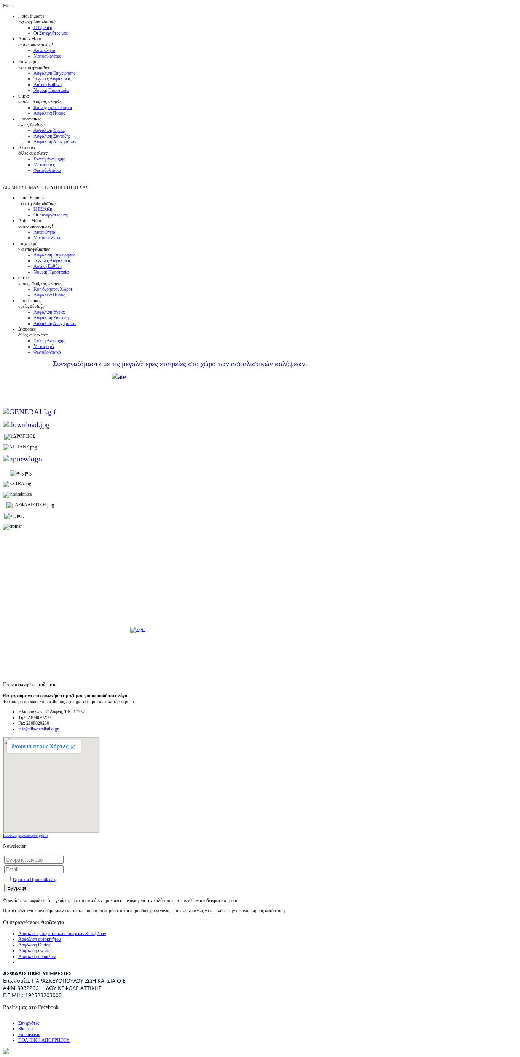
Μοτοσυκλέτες (47, 56)
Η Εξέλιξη (42, 27)
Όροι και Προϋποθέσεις (34, 879)
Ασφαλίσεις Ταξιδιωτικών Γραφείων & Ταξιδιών (62, 933)
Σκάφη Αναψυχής (49, 159)
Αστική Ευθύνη (47, 84)
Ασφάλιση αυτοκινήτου (39, 939)
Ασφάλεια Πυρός (49, 113)
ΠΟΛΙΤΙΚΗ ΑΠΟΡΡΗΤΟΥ (44, 1040)
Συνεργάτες (28, 1023)
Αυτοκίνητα (44, 50)
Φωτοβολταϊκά (47, 170)
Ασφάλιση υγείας (33, 950)
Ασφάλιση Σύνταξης (51, 136)
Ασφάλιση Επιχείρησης (54, 73)
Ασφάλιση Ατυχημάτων (54, 141)
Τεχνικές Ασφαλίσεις (52, 79)
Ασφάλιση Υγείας (49, 130)
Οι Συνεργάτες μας (50, 33)
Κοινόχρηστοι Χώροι (52, 107)
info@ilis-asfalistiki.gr (38, 729)
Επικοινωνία (29, 1034)
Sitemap (25, 1028)
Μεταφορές (44, 164)
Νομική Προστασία (51, 90)
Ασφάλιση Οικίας (34, 945)
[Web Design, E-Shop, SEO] (6, 1052)
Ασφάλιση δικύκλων (37, 956)
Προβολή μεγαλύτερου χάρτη (25, 835)
